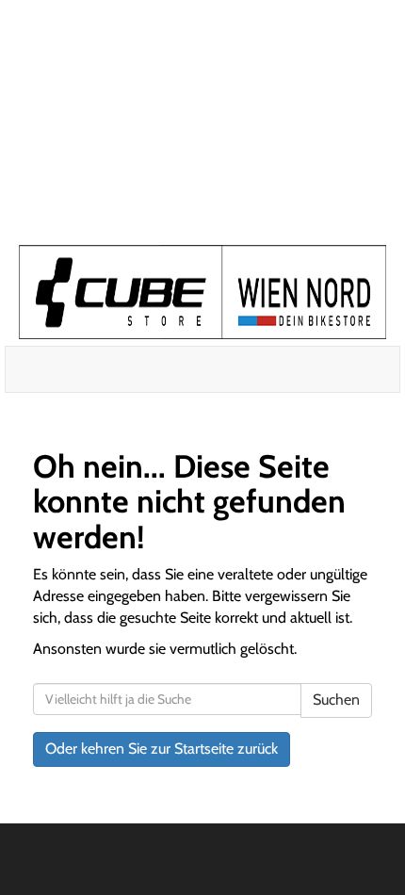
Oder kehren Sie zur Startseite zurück (161, 748)
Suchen (336, 699)
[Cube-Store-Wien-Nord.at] (202, 292)
